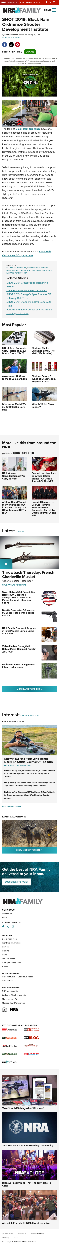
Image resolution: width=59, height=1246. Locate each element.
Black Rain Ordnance (16, 268)
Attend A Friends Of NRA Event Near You (26, 1223)
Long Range (20, 765)
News (4, 37)
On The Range (14, 37)
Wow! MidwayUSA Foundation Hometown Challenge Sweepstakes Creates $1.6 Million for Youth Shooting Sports (19, 597)
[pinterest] (17, 43)
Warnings (5, 1237)
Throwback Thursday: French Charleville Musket (28, 574)
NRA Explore (7, 980)
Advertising (7, 917)
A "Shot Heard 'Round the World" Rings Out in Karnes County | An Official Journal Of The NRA (14, 507)
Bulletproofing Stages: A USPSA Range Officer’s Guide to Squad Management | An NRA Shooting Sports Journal (29, 773)
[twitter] (11, 43)
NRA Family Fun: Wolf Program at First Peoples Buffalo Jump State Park (19, 631)
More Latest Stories (37, 689)
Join (22, 2)
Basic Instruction (13, 721)
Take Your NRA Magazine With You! (23, 1108)
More (19, 531)
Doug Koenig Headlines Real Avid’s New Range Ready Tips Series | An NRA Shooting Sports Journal (29, 784)
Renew (29, 2)
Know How (9, 765)
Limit (29, 765)
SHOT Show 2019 (23, 270)
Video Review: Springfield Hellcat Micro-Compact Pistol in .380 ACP (19, 649)
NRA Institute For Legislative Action (17, 976)
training (19, 273)
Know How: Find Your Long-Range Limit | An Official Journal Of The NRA (28, 760)
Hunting (5, 950)
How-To (5, 946)
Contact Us (7, 913)
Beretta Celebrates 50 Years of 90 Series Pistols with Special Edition (18, 613)
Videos (5, 966)
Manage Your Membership (13, 1002)
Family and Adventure (11, 942)
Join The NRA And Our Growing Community (27, 1145)
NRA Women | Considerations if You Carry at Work (13, 476)
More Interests (29, 715)
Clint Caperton (38, 270)
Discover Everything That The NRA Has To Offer (26, 1184)
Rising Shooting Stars (11, 962)
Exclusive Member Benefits (14, 994)
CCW (25, 273)
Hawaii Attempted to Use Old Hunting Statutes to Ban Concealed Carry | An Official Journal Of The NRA (44, 508)
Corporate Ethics (37, 1234)
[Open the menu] (54, 10)
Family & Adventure (17, 585)
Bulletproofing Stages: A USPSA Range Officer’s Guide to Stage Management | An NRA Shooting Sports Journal (29, 795)
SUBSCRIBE (16, 881)
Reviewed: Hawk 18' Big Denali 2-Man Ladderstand (18, 666)
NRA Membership (10, 991)
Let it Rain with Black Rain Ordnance (26, 290)
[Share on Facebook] (4, 43)
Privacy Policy (7, 1234)
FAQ (16, 1237)
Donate (37, 2)
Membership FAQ (9, 998)
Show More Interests (36, 850)
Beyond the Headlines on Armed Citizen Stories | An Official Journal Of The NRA (44, 477)
